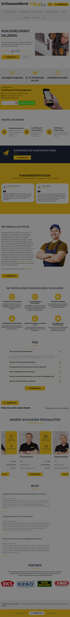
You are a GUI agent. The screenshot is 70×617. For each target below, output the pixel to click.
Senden (35, 328)
